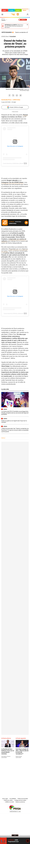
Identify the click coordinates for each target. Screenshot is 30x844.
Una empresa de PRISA (15, 807)
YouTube (11, 763)
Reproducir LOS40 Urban (26, 222)
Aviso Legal (5, 798)
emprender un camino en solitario (13, 240)
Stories (25, 763)
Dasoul (25, 115)
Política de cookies (8, 800)
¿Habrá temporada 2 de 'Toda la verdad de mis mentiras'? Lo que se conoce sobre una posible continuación (15, 430)
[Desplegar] (15, 835)
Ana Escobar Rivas (6, 99)
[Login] (27, 14)
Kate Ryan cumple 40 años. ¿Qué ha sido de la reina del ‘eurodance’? (22, 751)
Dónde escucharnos (20, 802)
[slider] (15, 837)
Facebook (9, 95)
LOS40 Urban (4, 36)
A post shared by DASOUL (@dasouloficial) (15, 313)
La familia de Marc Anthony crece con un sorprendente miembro (7, 751)
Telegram (20, 95)
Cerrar (27, 24)
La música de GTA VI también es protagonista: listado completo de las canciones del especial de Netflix (14, 412)
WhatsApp (16, 95)
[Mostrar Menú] (2, 14)
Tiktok (8, 763)
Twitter (13, 95)
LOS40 (4, 10)
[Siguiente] (27, 32)
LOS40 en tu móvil (9, 802)
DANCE (18, 10)
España (3, 20)
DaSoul (3, 438)
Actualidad (13, 36)
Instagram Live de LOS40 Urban (12, 182)
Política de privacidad (23, 798)
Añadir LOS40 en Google (16, 107)
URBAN (24, 10)
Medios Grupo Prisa (15, 811)
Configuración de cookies (20, 800)
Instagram (5, 763)
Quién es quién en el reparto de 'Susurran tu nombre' (14, 421)
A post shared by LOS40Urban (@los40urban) (15, 163)
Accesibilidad (13, 798)
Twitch (21, 763)
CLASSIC (11, 10)
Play (28, 841)
